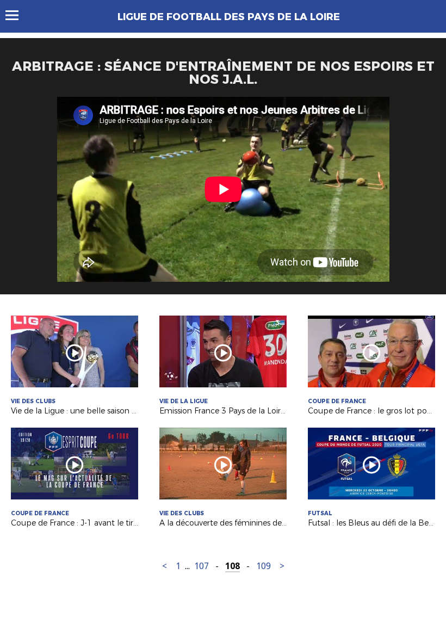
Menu (17, 15)
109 (263, 566)
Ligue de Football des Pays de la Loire (228, 17)
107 (201, 566)
